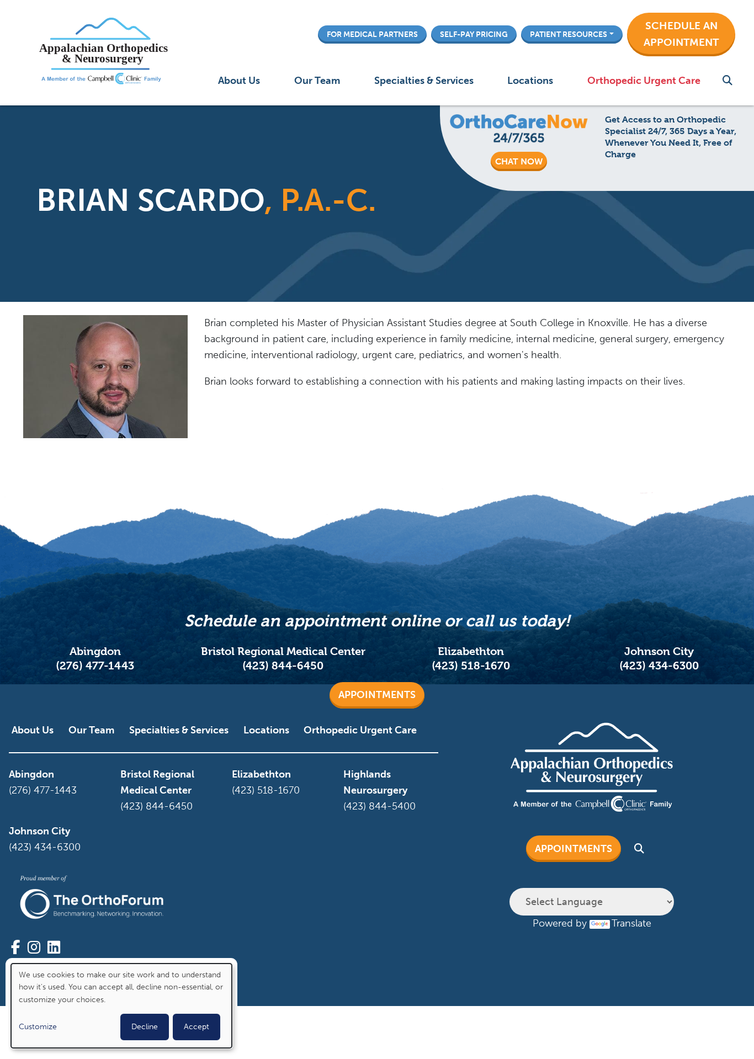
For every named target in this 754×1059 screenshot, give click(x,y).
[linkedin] (53, 947)
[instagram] (34, 947)
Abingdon (31, 774)
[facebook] (16, 947)
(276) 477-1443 (95, 665)
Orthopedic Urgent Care (643, 80)
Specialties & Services (424, 80)
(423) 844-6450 (282, 665)
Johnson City (39, 831)
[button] (681, 34)
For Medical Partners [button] (372, 34)
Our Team (317, 80)
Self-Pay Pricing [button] (474, 34)
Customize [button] (38, 1026)
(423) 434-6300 (659, 665)
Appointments (377, 695)
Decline (144, 1026)
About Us (239, 80)
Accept (196, 1026)
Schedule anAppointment (681, 34)
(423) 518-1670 (471, 665)
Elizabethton (261, 774)
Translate (631, 923)
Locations (530, 80)
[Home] (100, 52)
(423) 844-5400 (379, 806)
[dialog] (121, 1006)
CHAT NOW (519, 161)
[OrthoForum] (91, 897)
